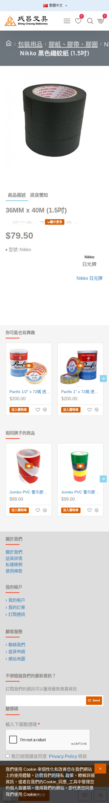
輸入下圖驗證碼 (21, 724)
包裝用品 (30, 44)
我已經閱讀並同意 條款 (49, 756)
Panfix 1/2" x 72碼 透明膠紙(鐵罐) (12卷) (30, 391)
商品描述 (17, 195)
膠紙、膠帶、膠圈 (73, 44)
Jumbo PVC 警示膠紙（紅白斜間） (30, 492)
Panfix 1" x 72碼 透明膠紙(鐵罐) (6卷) (81, 391)
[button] (5, 378)
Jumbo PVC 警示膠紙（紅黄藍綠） (81, 492)
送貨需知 (39, 195)
